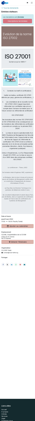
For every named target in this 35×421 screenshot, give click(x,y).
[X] (7, 264)
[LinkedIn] (11, 264)
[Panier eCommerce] (27, 3)
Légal (3, 418)
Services (4, 416)
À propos (4, 412)
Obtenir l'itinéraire (19, 242)
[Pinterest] (20, 264)
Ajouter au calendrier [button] (19, 226)
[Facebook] (3, 264)
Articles (4, 414)
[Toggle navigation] (32, 3)
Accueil (4, 409)
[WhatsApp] (16, 264)
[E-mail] (24, 264)
